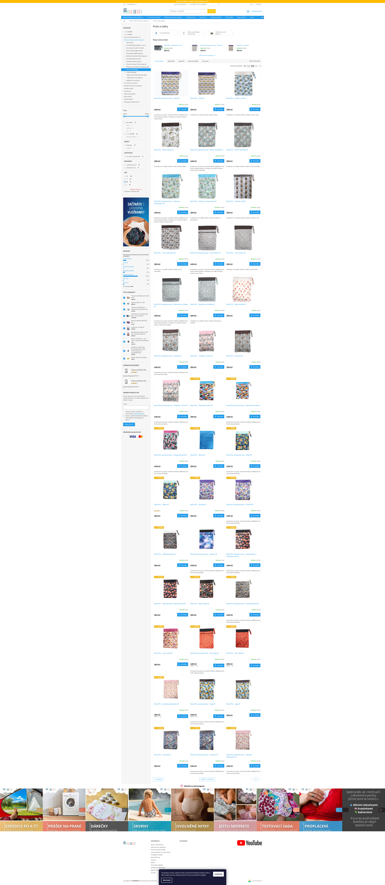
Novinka (130, 128)
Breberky (131, 145)
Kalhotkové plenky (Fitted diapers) (136, 56)
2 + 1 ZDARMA (128, 35)
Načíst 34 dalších (207, 779)
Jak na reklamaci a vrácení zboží (160, 852)
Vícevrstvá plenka (128, 267)
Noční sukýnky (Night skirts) (134, 51)
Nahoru (159, 779)
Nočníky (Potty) (128, 89)
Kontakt (153, 873)
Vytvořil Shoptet (257, 881)
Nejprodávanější (193, 61)
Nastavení (166, 880)
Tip (129, 131)
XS (129, 176)
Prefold (125, 263)
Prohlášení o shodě (156, 855)
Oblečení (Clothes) (129, 94)
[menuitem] (133, 17)
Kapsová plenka (128, 275)
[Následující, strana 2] (256, 779)
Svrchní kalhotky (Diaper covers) (136, 45)
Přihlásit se (129, 424)
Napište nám (154, 870)
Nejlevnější (171, 61)
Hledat (211, 11)
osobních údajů (138, 414)
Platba (153, 863)
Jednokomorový (133, 165)
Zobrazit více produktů (206, 55)
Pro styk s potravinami (135, 157)
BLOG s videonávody (180, 4)
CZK (251, 4)
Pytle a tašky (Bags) (132, 70)
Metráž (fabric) (128, 99)
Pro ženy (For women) (130, 83)
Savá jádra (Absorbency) (133, 59)
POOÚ (203, 875)
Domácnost (127, 91)
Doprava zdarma (133, 137)
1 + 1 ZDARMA (128, 32)
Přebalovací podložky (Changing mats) (137, 67)
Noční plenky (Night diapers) (134, 53)
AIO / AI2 (125, 283)
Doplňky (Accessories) (133, 80)
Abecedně (205, 61)
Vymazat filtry (135, 190)
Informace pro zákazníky (199, 4)
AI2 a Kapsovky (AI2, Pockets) (135, 48)
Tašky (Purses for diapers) (135, 78)
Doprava (153, 860)
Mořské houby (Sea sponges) (133, 86)
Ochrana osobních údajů (158, 850)
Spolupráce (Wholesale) (158, 868)
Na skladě (131, 123)
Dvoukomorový (133, 168)
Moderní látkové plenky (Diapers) (134, 40)
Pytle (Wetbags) (131, 72)
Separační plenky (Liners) (133, 62)
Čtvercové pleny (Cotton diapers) (136, 64)
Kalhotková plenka (128, 271)
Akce (129, 125)
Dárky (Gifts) (128, 97)
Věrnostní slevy (155, 857)
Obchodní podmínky (157, 865)
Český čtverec (127, 259)
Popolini (130, 148)
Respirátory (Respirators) (132, 102)
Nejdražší (181, 61)
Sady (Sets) (129, 43)
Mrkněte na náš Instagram (194, 786)
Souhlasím (218, 874)
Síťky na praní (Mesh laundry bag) (137, 75)
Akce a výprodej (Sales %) (132, 37)
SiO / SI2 (125, 279)
